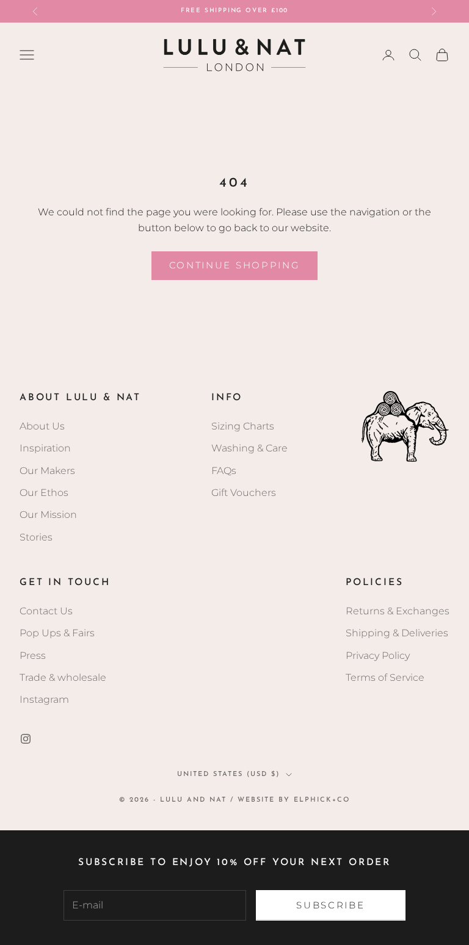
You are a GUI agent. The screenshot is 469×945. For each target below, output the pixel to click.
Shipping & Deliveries (397, 633)
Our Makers (47, 470)
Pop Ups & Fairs (57, 633)
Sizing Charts (242, 426)
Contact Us (46, 611)
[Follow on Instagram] (26, 739)
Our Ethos (44, 492)
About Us (42, 426)
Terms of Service (385, 677)
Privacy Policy (378, 655)
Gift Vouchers (243, 492)
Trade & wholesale (63, 677)
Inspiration (45, 448)
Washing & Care (249, 448)
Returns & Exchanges (397, 611)
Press (33, 655)
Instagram (44, 699)
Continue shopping (234, 265)
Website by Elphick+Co (294, 800)
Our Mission (48, 514)
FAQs (223, 470)
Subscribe (330, 905)
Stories (36, 537)
